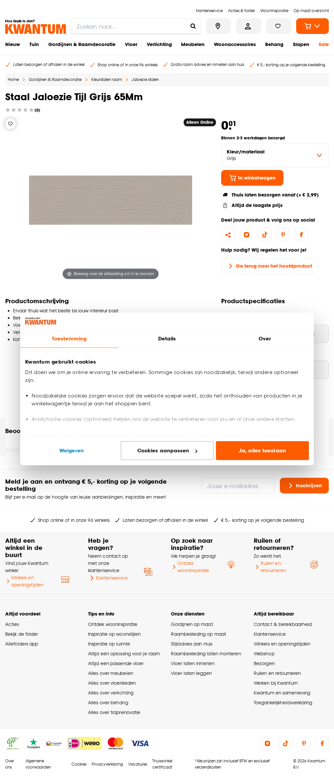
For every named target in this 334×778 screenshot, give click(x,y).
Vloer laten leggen (191, 673)
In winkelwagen (257, 177)
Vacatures (137, 764)
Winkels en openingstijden (27, 581)
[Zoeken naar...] (193, 26)
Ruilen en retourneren (273, 566)
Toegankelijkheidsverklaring (283, 702)
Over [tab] (265, 338)
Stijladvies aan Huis (191, 643)
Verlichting (159, 44)
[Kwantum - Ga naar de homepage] (35, 27)
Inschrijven (309, 485)
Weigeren (71, 450)
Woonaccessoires (235, 44)
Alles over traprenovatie (114, 712)
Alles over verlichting (110, 692)
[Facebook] (301, 234)
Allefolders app (21, 643)
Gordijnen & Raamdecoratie (81, 44)
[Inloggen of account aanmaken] (248, 26)
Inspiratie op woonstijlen (114, 634)
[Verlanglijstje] (10, 123)
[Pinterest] (283, 234)
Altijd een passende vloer (116, 663)
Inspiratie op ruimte (109, 643)
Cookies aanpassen (163, 450)
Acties (12, 624)
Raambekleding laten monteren (206, 653)
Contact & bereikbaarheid (283, 624)
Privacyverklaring (107, 764)
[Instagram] (246, 234)
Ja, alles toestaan (262, 450)
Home (13, 79)
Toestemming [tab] (69, 338)
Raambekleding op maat (198, 634)
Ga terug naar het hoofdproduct (274, 266)
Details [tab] (167, 338)
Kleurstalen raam (106, 79)
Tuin (34, 44)
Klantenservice (112, 578)
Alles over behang (108, 702)
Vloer (131, 44)
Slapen (301, 44)
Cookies (78, 764)
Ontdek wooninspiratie (193, 566)
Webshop (264, 653)
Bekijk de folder (21, 634)
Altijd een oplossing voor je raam (124, 653)
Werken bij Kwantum (276, 683)
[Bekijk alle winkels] (218, 26)
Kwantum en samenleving (282, 692)
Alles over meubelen (110, 673)
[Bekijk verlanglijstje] (278, 26)
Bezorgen (264, 663)
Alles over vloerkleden (112, 683)
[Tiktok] (264, 234)
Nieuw (12, 44)
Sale (324, 44)
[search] (136, 26)
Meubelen (193, 44)
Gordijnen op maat (192, 624)
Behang (274, 44)
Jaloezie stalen (145, 79)
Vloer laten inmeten (192, 663)
